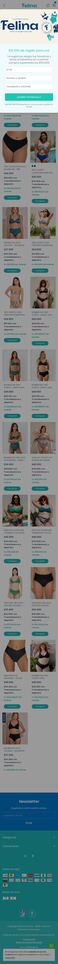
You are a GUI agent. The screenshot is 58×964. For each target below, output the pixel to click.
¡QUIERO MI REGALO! (29, 97)
